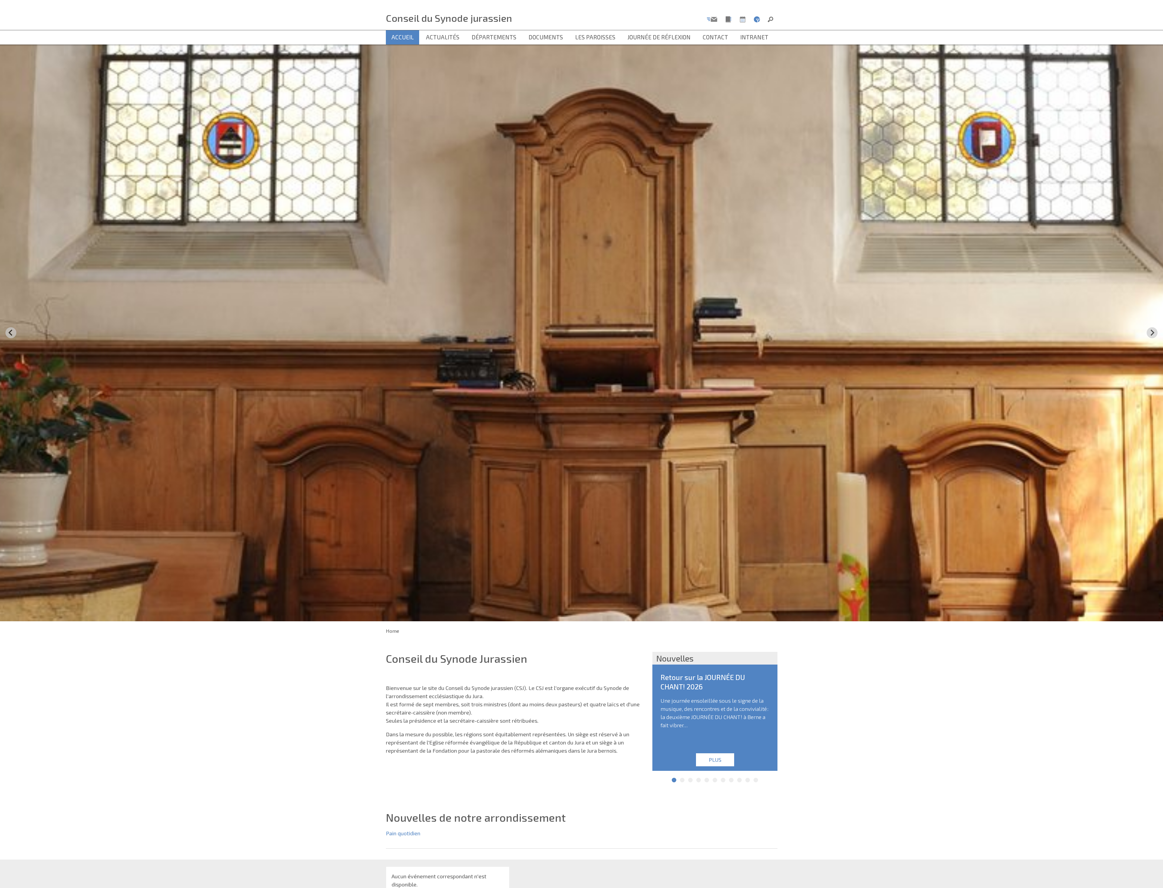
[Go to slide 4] (698, 780)
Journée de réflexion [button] (659, 37)
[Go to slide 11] (756, 780)
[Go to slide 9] (739, 780)
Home (392, 631)
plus (714, 759)
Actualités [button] (442, 37)
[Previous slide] (10, 332)
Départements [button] (494, 37)
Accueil (402, 37)
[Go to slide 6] (715, 780)
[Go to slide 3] (690, 780)
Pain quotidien (403, 833)
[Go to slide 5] (706, 780)
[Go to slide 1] (674, 780)
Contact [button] (715, 37)
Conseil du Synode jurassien (449, 18)
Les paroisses (595, 37)
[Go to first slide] (1152, 332)
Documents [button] (545, 37)
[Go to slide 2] (682, 780)
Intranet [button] (754, 37)
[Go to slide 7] (723, 780)
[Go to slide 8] (731, 780)
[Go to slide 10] (747, 780)
